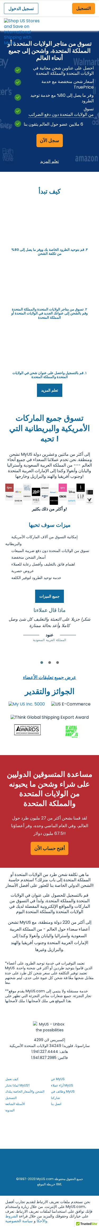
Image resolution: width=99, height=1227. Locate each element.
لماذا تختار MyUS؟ (17, 1085)
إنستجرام (55, 1128)
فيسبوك (53, 1121)
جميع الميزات (49, 596)
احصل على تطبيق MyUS (49, 1142)
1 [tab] (41, 662)
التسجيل (83, 8)
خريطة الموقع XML (49, 1184)
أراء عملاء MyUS (62, 1085)
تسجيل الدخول (21, 9)
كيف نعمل (11, 1079)
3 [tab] (57, 662)
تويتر (53, 1135)
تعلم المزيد (49, 161)
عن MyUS (58, 1079)
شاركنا (55, 1097)
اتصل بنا (56, 1104)
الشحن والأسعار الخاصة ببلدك (24, 1091)
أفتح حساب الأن (49, 848)
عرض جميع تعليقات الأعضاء (49, 677)
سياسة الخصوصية (19, 1221)
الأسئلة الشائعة (15, 1104)
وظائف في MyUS (63, 1091)
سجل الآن (49, 140)
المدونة (10, 1110)
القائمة (90, 19)
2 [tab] (49, 662)
